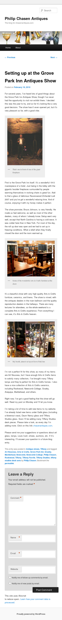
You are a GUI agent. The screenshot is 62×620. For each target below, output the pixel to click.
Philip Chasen (50, 454)
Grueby (48, 451)
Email (15, 553)
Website (14, 569)
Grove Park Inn (37, 451)
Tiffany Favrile (28, 457)
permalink (9, 463)
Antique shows (32, 448)
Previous (10, 57)
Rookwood (9, 457)
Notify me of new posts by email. (26, 583)
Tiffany (43, 448)
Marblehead (10, 454)
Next (54, 57)
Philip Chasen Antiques (26, 18)
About (18, 47)
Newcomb (20, 454)
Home (8, 47)
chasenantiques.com (42, 425)
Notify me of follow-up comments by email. (30, 577)
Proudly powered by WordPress (31, 613)
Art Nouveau (10, 451)
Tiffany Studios (43, 457)
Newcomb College (34, 454)
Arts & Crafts (23, 451)
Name (15, 537)
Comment (15, 497)
